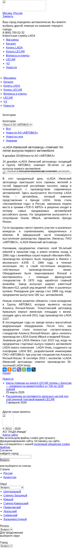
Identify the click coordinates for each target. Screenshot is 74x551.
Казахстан (9, 477)
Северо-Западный (15, 495)
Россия (8, 473)
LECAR (10, 59)
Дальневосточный (15, 519)
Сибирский (10, 515)
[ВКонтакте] (5, 369)
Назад (6, 373)
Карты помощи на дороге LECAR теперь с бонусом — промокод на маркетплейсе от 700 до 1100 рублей (38, 386)
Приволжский (12, 507)
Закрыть (8, 16)
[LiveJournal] (33, 369)
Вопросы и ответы (17, 55)
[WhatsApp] (24, 369)
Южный (8, 499)
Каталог (11, 43)
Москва (13, 13)
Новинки (11, 140)
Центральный (12, 491)
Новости (11, 67)
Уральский (10, 511)
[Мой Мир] (29, 369)
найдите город (9, 453)
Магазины (12, 39)
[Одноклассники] (9, 369)
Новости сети (14, 136)
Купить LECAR (15, 51)
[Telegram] (14, 369)
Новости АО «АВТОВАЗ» (22, 132)
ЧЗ (8, 63)
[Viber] (19, 369)
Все (8, 128)
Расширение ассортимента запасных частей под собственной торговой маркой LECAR (37, 398)
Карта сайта (10, 434)
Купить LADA (14, 47)
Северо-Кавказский (15, 503)
